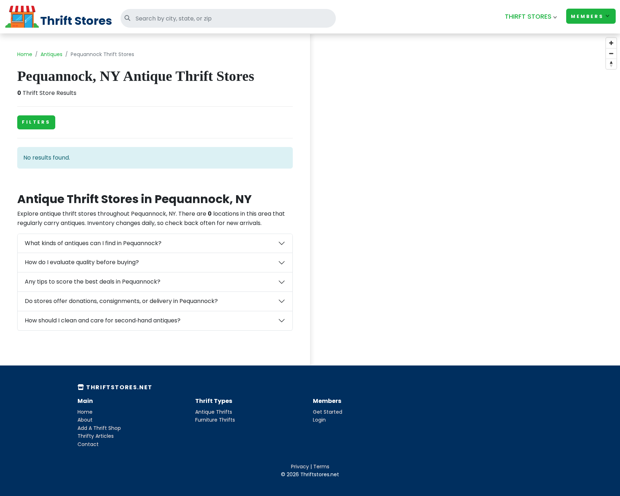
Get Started (327, 411)
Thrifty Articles (96, 436)
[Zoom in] (611, 43)
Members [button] (587, 16)
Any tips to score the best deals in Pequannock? (92, 281)
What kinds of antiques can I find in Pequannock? (93, 243)
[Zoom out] (611, 53)
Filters (36, 122)
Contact (88, 444)
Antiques (51, 54)
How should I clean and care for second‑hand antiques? (102, 320)
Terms (321, 466)
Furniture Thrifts (215, 419)
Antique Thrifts (213, 411)
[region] (465, 214)
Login (319, 419)
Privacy (300, 466)
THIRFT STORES (528, 16)
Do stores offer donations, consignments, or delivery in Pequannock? (121, 301)
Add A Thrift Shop (99, 428)
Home (24, 54)
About (85, 419)
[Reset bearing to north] (611, 64)
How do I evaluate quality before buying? (82, 262)
